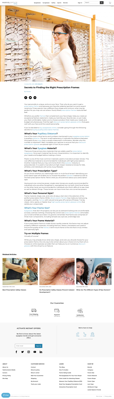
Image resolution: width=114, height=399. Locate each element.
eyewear (68, 163)
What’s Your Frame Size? (37, 208)
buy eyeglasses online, (48, 128)
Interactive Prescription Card (68, 387)
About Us (5, 367)
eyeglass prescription (81, 136)
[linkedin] (40, 351)
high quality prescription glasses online (66, 202)
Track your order (36, 384)
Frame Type (91, 381)
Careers (5, 372)
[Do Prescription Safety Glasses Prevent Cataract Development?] (20, 271)
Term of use (99, 396)
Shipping (33, 378)
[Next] (110, 275)
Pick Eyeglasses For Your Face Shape (70, 375)
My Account (34, 381)
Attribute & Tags (92, 387)
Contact (33, 367)
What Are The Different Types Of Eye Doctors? (56, 290)
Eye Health (38, 84)
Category (90, 370)
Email (92, 336)
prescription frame (31, 106)
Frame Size (91, 372)
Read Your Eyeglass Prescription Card (70, 384)
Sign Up (38, 346)
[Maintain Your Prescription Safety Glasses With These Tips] (93, 271)
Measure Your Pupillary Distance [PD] (70, 381)
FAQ (77, 336)
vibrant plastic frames (58, 198)
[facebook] (16, 351)
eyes (40, 140)
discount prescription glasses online (68, 122)
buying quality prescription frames (45, 130)
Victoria (28, 91)
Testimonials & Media (9, 370)
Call (84, 336)
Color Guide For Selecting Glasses (69, 378)
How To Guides (63, 370)
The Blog (62, 367)
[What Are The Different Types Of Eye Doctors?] (57, 271)
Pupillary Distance (47, 133)
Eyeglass (42, 148)
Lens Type (91, 384)
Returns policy (35, 370)
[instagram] (28, 351)
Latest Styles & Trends (94, 390)
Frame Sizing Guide (65, 372)
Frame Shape (92, 378)
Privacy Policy (7, 375)
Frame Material (92, 375)
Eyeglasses (28, 211)
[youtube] (34, 351)
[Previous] (4, 275)
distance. (36, 138)
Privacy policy (107, 396)
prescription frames (68, 110)
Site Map (5, 378)
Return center (35, 372)
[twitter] (22, 351)
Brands (90, 367)
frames (43, 116)
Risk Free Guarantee (37, 375)
